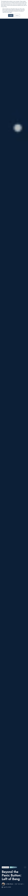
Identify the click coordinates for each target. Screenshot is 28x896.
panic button (5, 867)
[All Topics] (25, 867)
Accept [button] (10, 15)
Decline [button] (17, 15)
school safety (13, 867)
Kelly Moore (10, 884)
